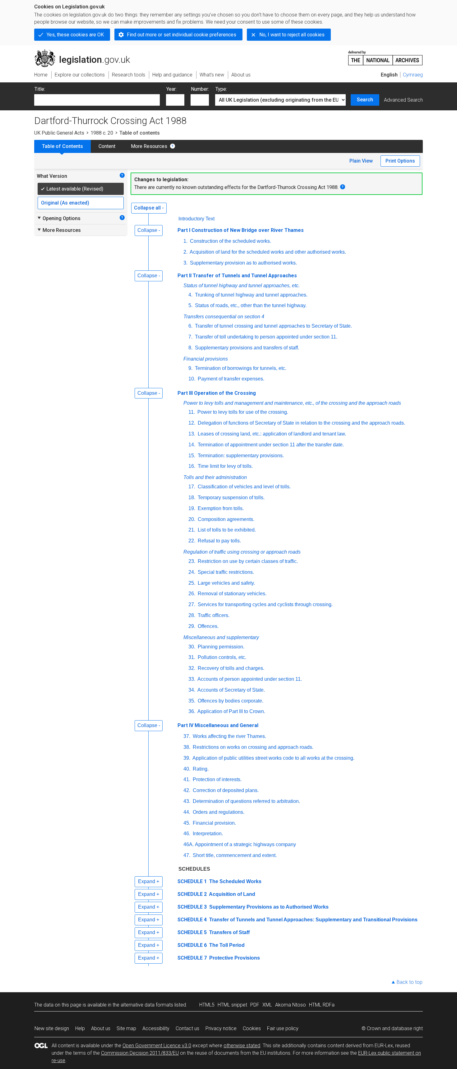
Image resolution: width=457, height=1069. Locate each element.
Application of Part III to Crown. (230, 711)
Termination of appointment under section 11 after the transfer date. (270, 444)
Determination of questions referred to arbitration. (246, 801)
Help (80, 1028)
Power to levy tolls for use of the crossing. (242, 412)
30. (191, 646)
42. (186, 790)
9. (190, 368)
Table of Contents (62, 146)
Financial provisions (205, 359)
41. (186, 779)
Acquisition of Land (231, 894)
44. (186, 812)
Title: (40, 89)
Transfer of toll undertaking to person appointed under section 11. (265, 336)
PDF (254, 1005)
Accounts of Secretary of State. (230, 690)
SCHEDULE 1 (192, 881)
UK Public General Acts (59, 133)
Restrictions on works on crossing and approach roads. (252, 747)
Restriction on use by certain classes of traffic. (247, 561)
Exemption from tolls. (220, 508)
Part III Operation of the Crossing (217, 393)
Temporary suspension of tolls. (230, 497)
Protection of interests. (217, 779)
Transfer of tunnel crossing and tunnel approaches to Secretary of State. (273, 326)
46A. (188, 844)
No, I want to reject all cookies (292, 35)
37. (186, 736)
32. (191, 668)
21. (191, 529)
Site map (126, 1028)
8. (190, 347)
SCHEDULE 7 (192, 958)
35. (191, 700)
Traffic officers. (212, 615)
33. (191, 679)
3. (185, 262)
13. (191, 433)
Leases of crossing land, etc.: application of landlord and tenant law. (271, 433)
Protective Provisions (234, 958)
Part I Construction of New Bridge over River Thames (241, 230)
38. (186, 747)
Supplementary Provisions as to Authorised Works (268, 907)
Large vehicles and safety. (225, 583)
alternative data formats (147, 1005)
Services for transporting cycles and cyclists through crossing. (264, 604)
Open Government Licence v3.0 (156, 1045)
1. (185, 241)
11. (191, 412)
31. (191, 657)
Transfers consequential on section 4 (223, 316)
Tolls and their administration (215, 477)
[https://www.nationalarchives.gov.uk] (385, 55)
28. (191, 615)
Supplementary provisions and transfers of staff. (246, 347)
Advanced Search (403, 100)
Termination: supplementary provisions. (240, 455)
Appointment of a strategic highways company (245, 844)
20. (191, 519)
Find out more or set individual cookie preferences (181, 35)
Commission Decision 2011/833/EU (140, 1053)
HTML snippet (232, 1005)
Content (107, 146)
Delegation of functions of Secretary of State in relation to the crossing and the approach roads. (300, 423)
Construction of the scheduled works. (230, 241)
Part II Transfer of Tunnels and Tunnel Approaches (237, 276)
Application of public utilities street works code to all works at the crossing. (273, 758)
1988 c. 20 (101, 133)
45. (186, 823)
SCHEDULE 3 (192, 907)
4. (190, 294)
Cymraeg (413, 75)
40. (186, 769)
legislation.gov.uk (86, 52)
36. (191, 711)
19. (191, 508)
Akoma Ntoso (290, 1005)
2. (185, 252)
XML (267, 1005)
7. (190, 336)
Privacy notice (221, 1028)
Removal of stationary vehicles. (231, 593)
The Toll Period (226, 945)
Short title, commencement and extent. (234, 855)
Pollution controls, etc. (221, 657)
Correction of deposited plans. (225, 790)
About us (100, 1028)
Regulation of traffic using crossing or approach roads (242, 552)
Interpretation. (207, 833)
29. (191, 626)
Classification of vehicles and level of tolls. (243, 486)
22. (191, 540)
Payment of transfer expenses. (230, 378)
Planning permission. (220, 646)
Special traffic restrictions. (225, 572)
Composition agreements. (225, 519)
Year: (171, 89)
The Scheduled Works (234, 881)
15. (191, 455)
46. (186, 833)
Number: (200, 89)
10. (191, 378)
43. (186, 801)
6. (190, 326)
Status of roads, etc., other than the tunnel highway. (250, 305)
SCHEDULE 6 (192, 945)
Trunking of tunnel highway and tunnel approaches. (250, 294)
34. (191, 690)
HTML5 (207, 1005)
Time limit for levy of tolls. (224, 466)
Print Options (400, 161)
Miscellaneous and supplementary (221, 637)
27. (191, 604)
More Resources (149, 146)
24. (191, 572)
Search (365, 100)
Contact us (187, 1028)
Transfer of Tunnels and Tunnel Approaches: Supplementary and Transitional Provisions (313, 919)
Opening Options (59, 218)
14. (191, 444)
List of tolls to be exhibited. (226, 529)
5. (190, 305)
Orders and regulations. (218, 812)
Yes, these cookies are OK (75, 35)
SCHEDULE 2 (192, 894)
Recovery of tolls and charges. (230, 668)
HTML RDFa (322, 1005)
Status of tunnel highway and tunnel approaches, (241, 285)
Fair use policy (282, 1028)
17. (191, 486)
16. (191, 466)
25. (191, 583)
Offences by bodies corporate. (229, 700)
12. (191, 423)
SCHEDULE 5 (192, 932)
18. (191, 497)
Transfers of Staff (229, 932)
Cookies (252, 1028)
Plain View (361, 161)
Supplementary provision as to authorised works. (243, 262)
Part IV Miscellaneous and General (218, 725)
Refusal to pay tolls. (218, 540)
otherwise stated (242, 1045)
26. (191, 593)
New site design (52, 1028)
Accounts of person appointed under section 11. (249, 679)
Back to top (409, 982)
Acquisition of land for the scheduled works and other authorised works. (267, 252)
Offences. (207, 626)
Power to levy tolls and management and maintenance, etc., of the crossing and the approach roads (292, 403)
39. (186, 758)
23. (191, 561)
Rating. (200, 769)
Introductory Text (196, 218)
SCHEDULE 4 (192, 920)
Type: (221, 89)
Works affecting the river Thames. (229, 736)
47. (186, 855)
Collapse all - (149, 208)
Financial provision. (214, 823)
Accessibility (155, 1028)
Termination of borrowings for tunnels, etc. (240, 368)
